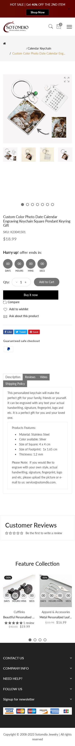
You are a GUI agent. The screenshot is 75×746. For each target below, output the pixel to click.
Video (43, 377)
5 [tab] (42, 204)
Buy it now (31, 295)
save (35, 331)
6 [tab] (47, 204)
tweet (22, 331)
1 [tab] (22, 204)
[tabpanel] (10, 154)
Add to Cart (46, 282)
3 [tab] (32, 204)
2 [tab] (27, 204)
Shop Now (38, 12)
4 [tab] (37, 204)
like (9, 331)
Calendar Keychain (39, 48)
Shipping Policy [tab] (15, 383)
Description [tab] (12, 377)
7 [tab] (52, 204)
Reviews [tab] (30, 377)
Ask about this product (23, 316)
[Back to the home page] (4, 43)
